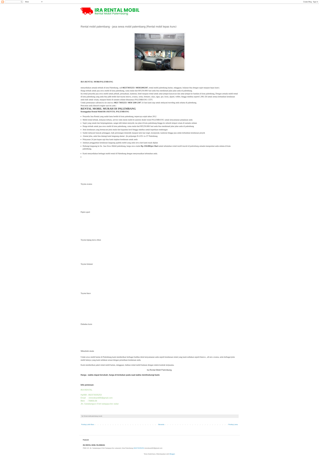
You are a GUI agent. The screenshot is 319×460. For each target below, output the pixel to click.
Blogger (172, 454)
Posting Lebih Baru (87, 424)
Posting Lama (233, 424)
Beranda (161, 424)
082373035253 (139, 448)
